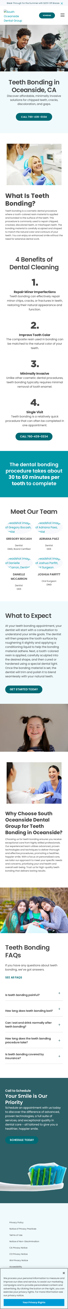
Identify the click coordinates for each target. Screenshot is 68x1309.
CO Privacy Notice (18, 1253)
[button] (63, 15)
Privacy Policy (16, 1222)
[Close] (64, 1273)
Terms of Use (15, 1235)
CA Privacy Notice (18, 1247)
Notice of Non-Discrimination (24, 1241)
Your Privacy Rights (34, 1302)
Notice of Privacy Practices (22, 1228)
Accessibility (15, 1266)
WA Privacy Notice (18, 1260)
